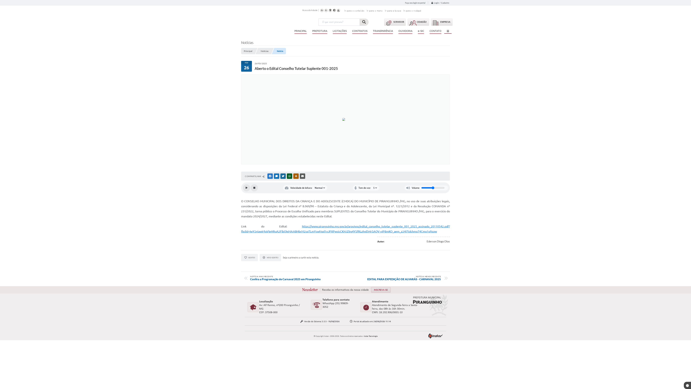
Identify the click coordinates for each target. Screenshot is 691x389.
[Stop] (254, 187)
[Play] (246, 187)
